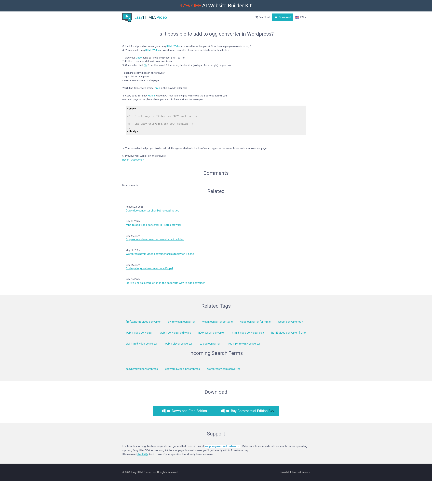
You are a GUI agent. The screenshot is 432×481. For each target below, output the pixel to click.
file (145, 65)
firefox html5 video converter (143, 321)
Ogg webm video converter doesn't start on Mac (155, 239)
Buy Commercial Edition (252, 411)
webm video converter (139, 332)
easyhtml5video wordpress (142, 369)
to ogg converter (210, 343)
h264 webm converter (211, 332)
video (139, 57)
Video (177, 46)
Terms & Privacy (300, 472)
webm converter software (175, 332)
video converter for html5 (255, 321)
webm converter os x (290, 321)
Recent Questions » (133, 159)
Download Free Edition (189, 411)
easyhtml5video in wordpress (182, 369)
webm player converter (178, 343)
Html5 (151, 95)
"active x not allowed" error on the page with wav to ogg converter (165, 283)
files (157, 88)
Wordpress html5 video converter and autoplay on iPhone (160, 254)
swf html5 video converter (141, 343)
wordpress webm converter (223, 369)
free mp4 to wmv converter (243, 343)
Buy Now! (264, 17)
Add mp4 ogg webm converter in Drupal (149, 268)
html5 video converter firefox (288, 332)
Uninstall (284, 472)
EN (302, 17)
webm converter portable (217, 321)
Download (284, 17)
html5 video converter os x (248, 332)
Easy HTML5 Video (141, 472)
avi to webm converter (181, 321)
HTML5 (170, 46)
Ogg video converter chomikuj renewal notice (152, 210)
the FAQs (142, 454)
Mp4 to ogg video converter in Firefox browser (153, 225)
